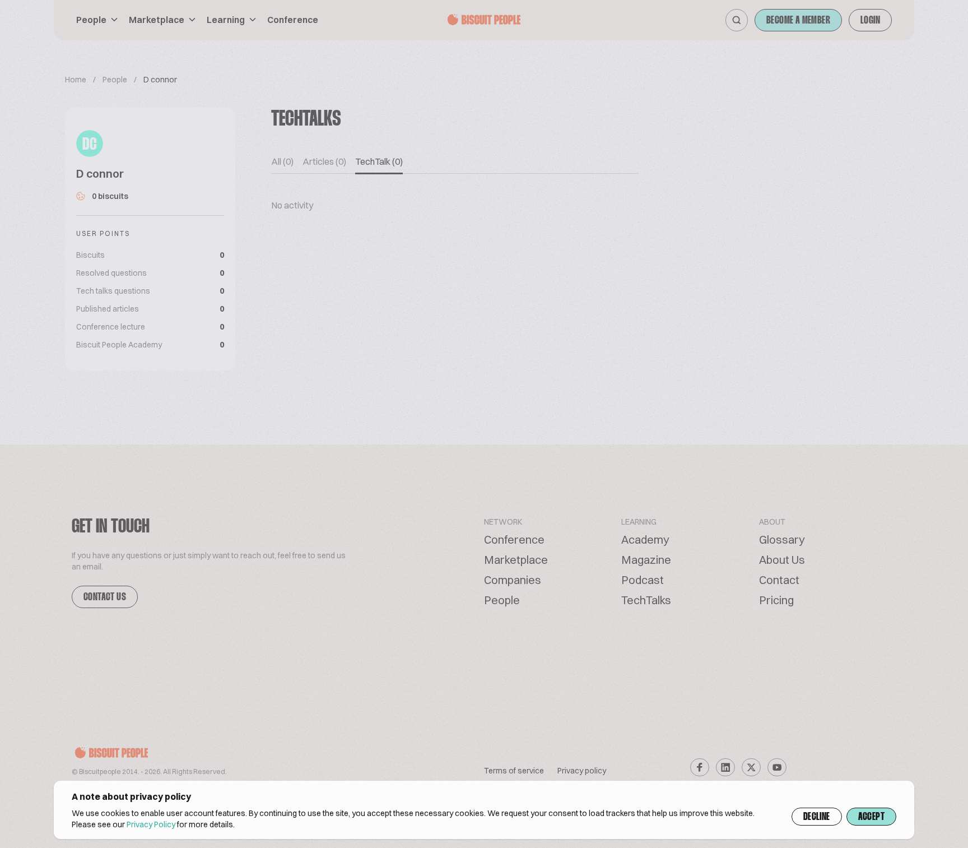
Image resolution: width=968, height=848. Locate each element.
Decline (816, 817)
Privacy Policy (151, 824)
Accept (871, 817)
